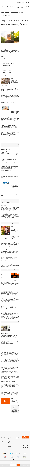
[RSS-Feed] (27, 447)
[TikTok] (27, 446)
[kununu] (25, 447)
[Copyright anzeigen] (19, 44)
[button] (5, 81)
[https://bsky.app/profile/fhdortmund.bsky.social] (27, 444)
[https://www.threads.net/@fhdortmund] (25, 444)
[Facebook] (24, 444)
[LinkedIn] (24, 447)
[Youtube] (24, 446)
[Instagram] (25, 446)
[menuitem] (2, 7)
